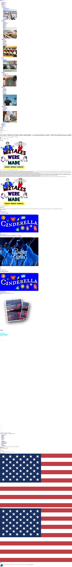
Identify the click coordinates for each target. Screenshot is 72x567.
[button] (36, 535)
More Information (31, 564)
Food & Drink (3, 39)
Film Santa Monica (4, 445)
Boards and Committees (4, 442)
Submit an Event (3, 2)
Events (2, 57)
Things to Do (3, 20)
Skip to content (2, 0)
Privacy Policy (1, 447)
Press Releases (3, 437)
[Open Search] (3, 128)
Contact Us (6, 433)
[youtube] (2, 427)
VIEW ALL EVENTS (2, 209)
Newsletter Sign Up (2, 453)
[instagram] (2, 426)
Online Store (3, 444)
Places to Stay (3, 72)
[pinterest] (2, 430)
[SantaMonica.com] (4, 338)
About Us (3, 440)
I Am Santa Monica (4, 443)
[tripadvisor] (2, 431)
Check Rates (1, 127)
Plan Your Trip (3, 87)
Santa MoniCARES (4, 441)
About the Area (3, 6)
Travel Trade (3, 4)
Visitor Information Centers (11, 433)
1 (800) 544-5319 (2, 433)
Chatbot (2, 439)
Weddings (3, 3)
